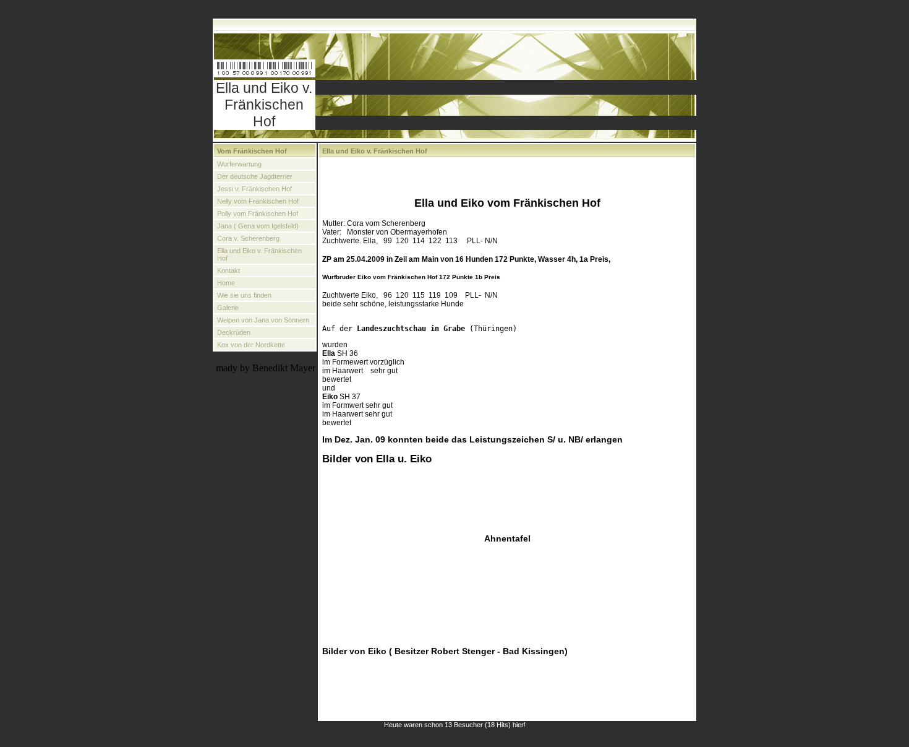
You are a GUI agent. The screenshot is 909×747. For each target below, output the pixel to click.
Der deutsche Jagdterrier (254, 176)
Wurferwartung (239, 164)
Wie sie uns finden (244, 295)
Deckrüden (233, 332)
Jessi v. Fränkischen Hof (254, 188)
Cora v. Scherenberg (248, 238)
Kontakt (228, 270)
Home (226, 283)
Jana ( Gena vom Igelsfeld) (258, 226)
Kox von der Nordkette (251, 344)
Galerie (228, 307)
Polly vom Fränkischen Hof (257, 213)
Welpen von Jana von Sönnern (263, 320)
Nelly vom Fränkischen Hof (258, 201)
